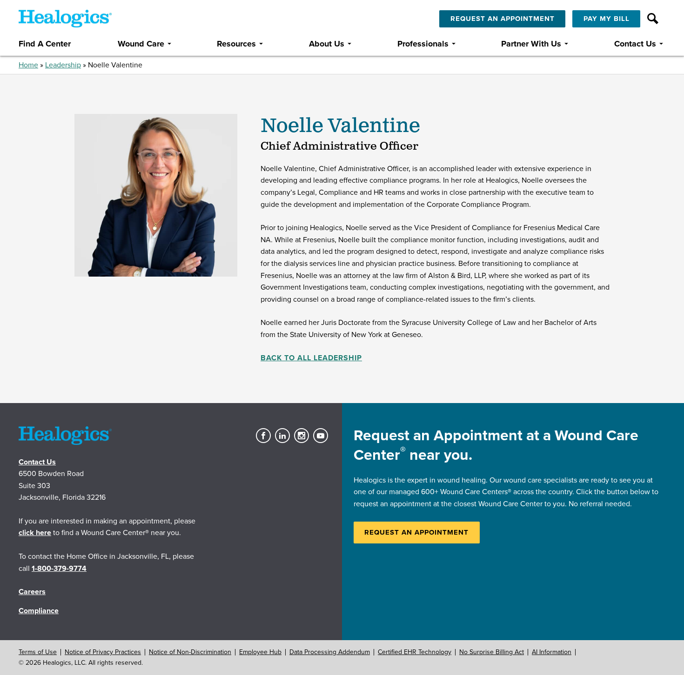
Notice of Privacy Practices (103, 652)
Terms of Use (38, 652)
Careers (32, 591)
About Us (326, 44)
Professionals (423, 44)
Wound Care (141, 44)
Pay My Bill (606, 18)
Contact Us (635, 44)
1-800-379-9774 (59, 568)
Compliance (39, 610)
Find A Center (45, 44)
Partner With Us (531, 44)
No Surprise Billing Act (491, 652)
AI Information (551, 652)
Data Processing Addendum (329, 652)
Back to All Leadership (311, 358)
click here (35, 532)
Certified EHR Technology (414, 652)
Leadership (63, 65)
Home (28, 65)
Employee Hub (260, 652)
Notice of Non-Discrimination (190, 652)
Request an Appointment (416, 532)
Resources (236, 44)
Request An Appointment (502, 18)
